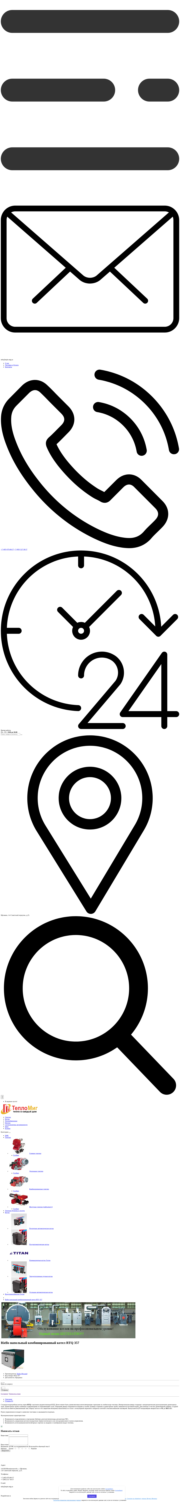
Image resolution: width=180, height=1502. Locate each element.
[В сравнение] (4, 1382)
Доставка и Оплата (12, 365)
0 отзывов (4, 1394)
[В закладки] (1, 1382)
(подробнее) (109, 1489)
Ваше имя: (4, 1435)
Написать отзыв (15, 1394)
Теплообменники (11, 1121)
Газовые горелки (35, 1153)
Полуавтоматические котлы (39, 1244)
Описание (8, 1399)
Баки (6, 1126)
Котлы (7, 1119)
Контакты (8, 367)
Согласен (92, 1496)
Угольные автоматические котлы (41, 1292)
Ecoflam (16, 1155)
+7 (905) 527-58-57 (20, 549)
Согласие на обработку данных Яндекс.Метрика (142, 1498)
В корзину (5, 1390)
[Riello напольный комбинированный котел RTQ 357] (13, 1370)
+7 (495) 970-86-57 (7, 549)
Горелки (8, 1117)
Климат (7, 1128)
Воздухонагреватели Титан (14, 1294)
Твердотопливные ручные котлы (41, 1276)
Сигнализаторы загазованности (16, 1125)
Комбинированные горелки (39, 1189)
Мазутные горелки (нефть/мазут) (41, 1207)
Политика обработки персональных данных (67, 1500)
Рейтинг (4, 1448)
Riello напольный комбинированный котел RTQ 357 (23, 1300)
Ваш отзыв (5, 1444)
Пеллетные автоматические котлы (41, 1228)
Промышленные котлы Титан (39, 1260)
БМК (7, 1135)
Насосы (7, 1123)
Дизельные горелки (36, 1171)
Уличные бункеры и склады (15, 1211)
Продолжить (5, 1450)
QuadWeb (14, 1496)
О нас (7, 363)
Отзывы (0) (9, 1401)
